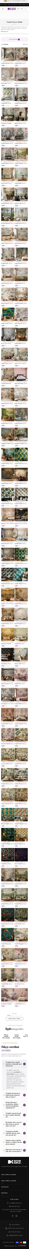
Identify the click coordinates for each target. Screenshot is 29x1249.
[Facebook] (12, 1215)
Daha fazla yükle (14, 1018)
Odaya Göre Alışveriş (8, 1180)
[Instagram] (16, 1215)
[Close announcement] (27, 1)
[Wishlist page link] (18, 9)
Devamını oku (3, 31)
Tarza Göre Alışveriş (8, 1174)
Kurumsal (4, 1193)
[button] (2, 8)
